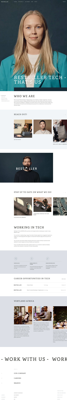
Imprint (58, 399)
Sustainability (21, 1)
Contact (15, 397)
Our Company (27, 1)
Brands (64, 1)
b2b (14, 399)
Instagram (3, 397)
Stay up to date (4, 98)
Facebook (3, 399)
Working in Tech (4, 99)
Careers (15, 1)
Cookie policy (59, 397)
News (32, 1)
